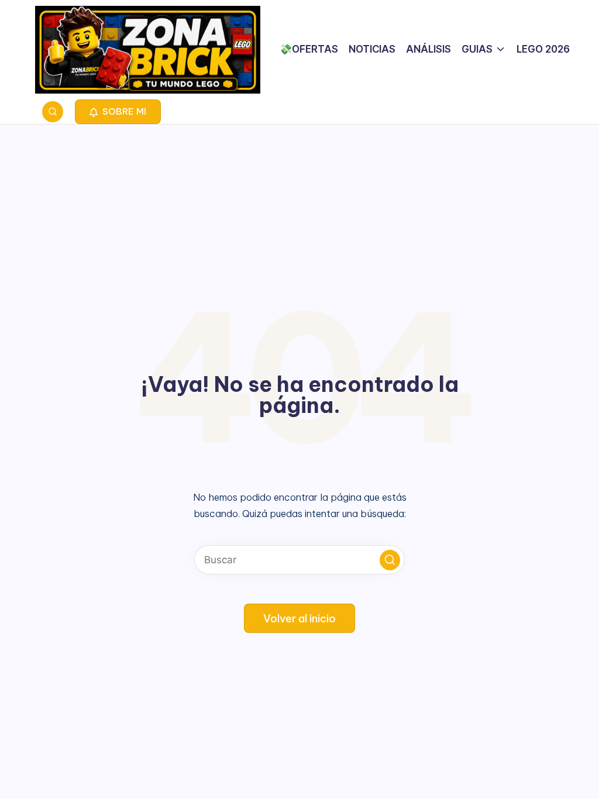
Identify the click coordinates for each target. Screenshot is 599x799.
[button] (118, 111)
